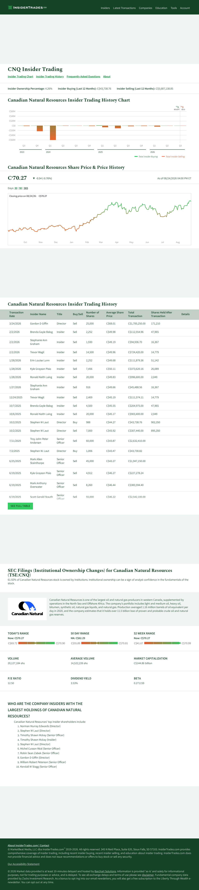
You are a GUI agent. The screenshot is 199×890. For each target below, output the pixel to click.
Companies (145, 8)
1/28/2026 (15, 361)
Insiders (105, 8)
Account (185, 8)
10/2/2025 (15, 423)
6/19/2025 (15, 473)
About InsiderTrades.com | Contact (28, 846)
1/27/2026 (15, 388)
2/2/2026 (14, 332)
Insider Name (38, 314)
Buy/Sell (78, 314)
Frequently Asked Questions (83, 77)
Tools (174, 8)
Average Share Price (115, 314)
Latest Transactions (124, 8)
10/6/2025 (15, 414)
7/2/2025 (14, 451)
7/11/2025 (15, 441)
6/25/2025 (15, 461)
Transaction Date (16, 314)
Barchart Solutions (105, 872)
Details (185, 314)
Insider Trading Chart (20, 77)
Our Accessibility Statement (23, 864)
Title (59, 314)
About (106, 77)
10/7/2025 (15, 406)
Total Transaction (135, 314)
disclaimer (148, 875)
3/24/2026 (15, 324)
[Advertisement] (99, 39)
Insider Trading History (50, 77)
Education (161, 8)
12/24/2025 (15, 398)
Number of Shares (92, 314)
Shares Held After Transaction (161, 314)
